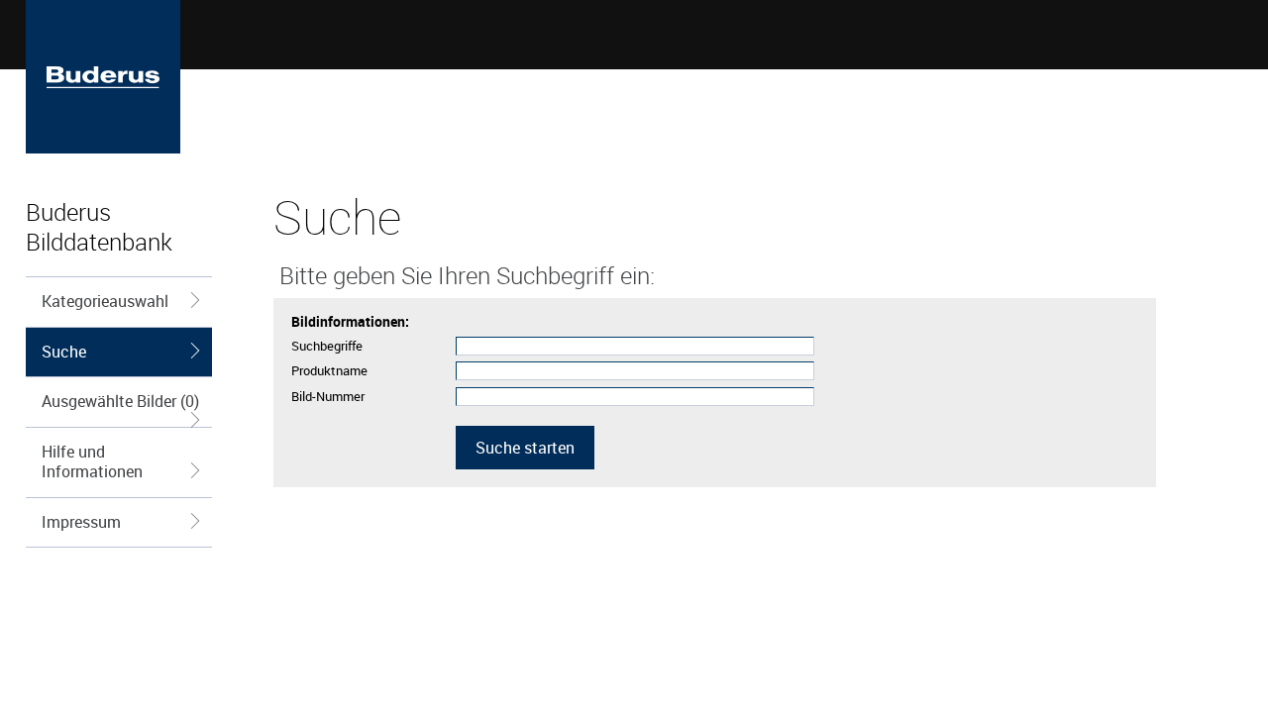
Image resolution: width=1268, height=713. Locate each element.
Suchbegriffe (327, 346)
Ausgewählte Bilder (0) (120, 401)
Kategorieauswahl (105, 301)
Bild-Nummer (328, 396)
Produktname (329, 370)
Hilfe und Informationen (92, 461)
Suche (64, 351)
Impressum (81, 522)
